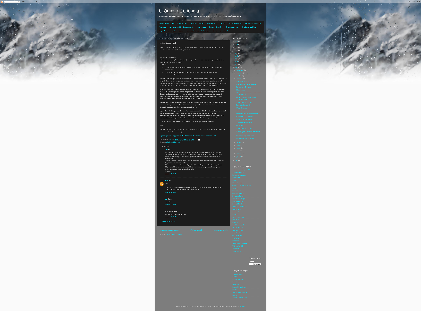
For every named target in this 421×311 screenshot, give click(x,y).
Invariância (235, 212)
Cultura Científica (238, 193)
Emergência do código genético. (246, 84)
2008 (236, 160)
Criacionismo (211, 23)
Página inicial (164, 23)
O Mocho (235, 222)
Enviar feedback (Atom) (174, 234)
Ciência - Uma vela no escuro (241, 185)
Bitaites (234, 180)
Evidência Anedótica (249, 27)
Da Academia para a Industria (245, 138)
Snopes (234, 295)
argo (166, 199)
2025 (236, 41)
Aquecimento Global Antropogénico (181, 27)
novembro (240, 73)
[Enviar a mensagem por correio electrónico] (199, 139)
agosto (239, 142)
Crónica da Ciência (179, 10)
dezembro (240, 70)
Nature (234, 277)
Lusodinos (235, 220)
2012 (236, 59)
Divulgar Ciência (237, 201)
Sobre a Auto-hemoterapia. (244, 122)
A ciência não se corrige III (244, 102)
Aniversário (239, 125)
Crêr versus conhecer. (242, 81)
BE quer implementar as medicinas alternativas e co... (247, 98)
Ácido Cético (236, 251)
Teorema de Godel (232, 27)
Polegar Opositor (237, 227)
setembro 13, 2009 (170, 204)
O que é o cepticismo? (220, 31)
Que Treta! (235, 238)
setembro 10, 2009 (170, 174)
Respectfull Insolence (239, 287)
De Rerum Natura (237, 196)
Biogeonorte (236, 177)
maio (238, 151)
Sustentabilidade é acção (239, 243)
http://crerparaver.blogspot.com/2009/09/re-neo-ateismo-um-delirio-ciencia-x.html (188, 136)
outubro (239, 76)
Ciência (222, 23)
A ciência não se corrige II (244, 128)
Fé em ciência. (240, 90)
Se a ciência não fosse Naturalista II (247, 114)
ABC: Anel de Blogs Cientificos (242, 170)
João (166, 180)
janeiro (239, 157)
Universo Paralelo (238, 246)
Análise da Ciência (238, 172)
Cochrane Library (237, 274)
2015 (236, 50)
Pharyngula (235, 284)
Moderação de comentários (244, 119)
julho (238, 145)
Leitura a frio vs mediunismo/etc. (198, 31)
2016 (236, 47)
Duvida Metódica (237, 204)
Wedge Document (241, 108)
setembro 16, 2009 (170, 217)
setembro (240, 79)
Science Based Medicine (239, 292)
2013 (236, 56)
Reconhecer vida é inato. (243, 87)
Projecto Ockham (237, 230)
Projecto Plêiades (237, 233)
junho (239, 148)
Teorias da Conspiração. (243, 105)
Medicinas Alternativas (253, 23)
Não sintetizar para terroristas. (245, 136)
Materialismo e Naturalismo (244, 117)
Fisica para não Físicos (239, 206)
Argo (166, 149)
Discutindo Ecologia (238, 199)
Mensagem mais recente (169, 230)
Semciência (235, 241)
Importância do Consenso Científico (210, 27)
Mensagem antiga (220, 230)
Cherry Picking (237, 183)
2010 (236, 65)
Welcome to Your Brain (239, 297)
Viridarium (235, 249)
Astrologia (162, 27)
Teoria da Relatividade (179, 23)
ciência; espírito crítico (173, 142)
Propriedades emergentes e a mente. (171, 31)
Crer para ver (236, 191)
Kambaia (235, 214)
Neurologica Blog (237, 279)
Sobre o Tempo (241, 111)
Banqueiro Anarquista (239, 175)
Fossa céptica (236, 209)
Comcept (235, 188)
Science (234, 290)
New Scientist (236, 282)
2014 (236, 53)
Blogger (242, 306)
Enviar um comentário (169, 221)
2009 (236, 67)
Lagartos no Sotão (238, 217)
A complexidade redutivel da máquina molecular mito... (248, 132)
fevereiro (240, 154)
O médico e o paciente (239, 225)
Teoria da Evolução (235, 23)
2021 (236, 44)
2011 (236, 62)
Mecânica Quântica (197, 23)
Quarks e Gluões (237, 235)
